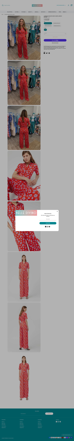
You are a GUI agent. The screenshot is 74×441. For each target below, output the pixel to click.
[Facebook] (45, 226)
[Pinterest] (49, 226)
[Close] (57, 211)
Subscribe (48, 223)
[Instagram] (47, 226)
